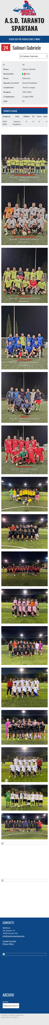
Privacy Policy (8, 944)
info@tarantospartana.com (13, 936)
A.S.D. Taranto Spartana (24, 24)
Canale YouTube (9, 941)
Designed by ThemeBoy (10, 1017)
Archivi (5, 1002)
